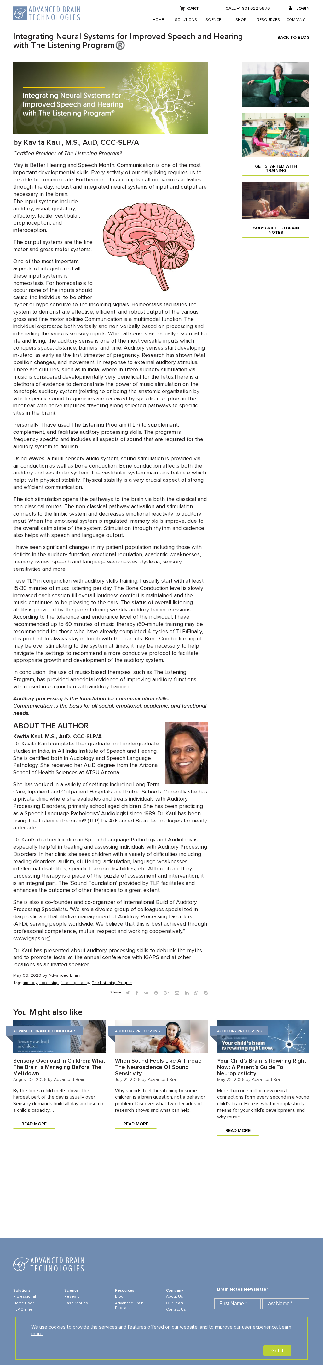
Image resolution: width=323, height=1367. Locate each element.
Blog (119, 1297)
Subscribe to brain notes (276, 230)
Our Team (174, 1303)
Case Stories (76, 1303)
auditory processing (41, 983)
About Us (174, 1297)
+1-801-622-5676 (253, 8)
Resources (268, 20)
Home (158, 20)
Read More (34, 1124)
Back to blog (293, 37)
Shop (240, 20)
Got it (277, 1350)
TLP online (22, 1309)
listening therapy (75, 983)
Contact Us (176, 1309)
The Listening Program (112, 983)
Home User (23, 1303)
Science (213, 20)
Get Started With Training (276, 168)
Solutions (186, 20)
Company (295, 20)
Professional (24, 1297)
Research (73, 1297)
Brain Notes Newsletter (242, 1289)
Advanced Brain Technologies (45, 1031)
